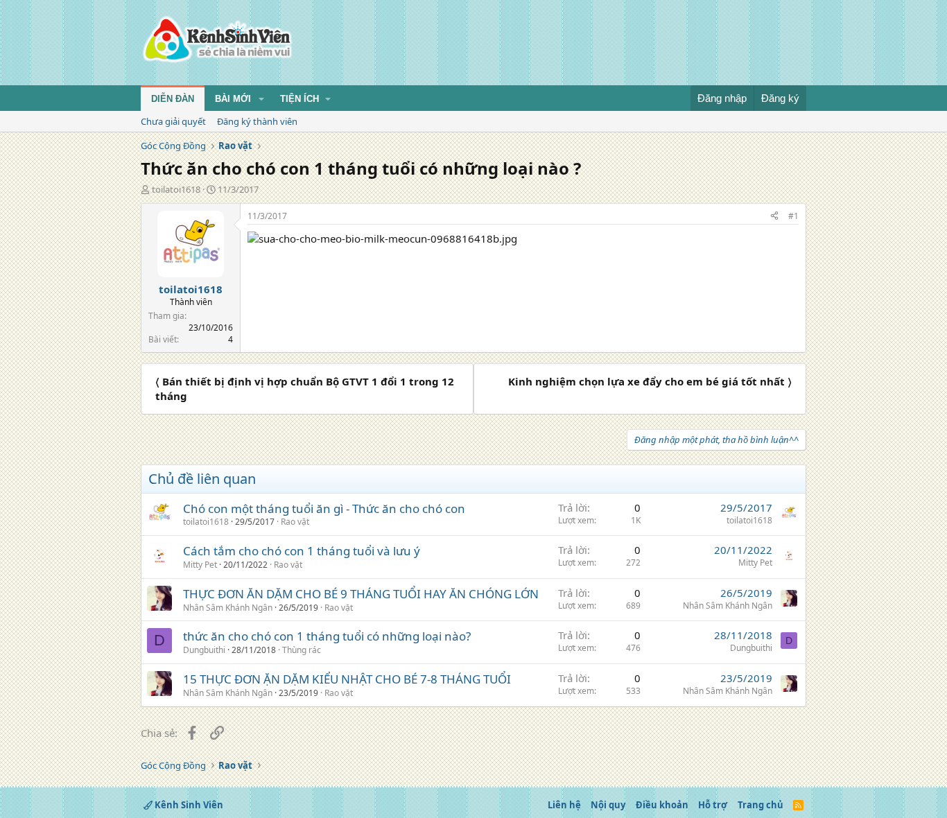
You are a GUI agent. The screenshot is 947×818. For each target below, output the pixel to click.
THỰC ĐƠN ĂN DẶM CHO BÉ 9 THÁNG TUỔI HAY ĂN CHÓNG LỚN (361, 594)
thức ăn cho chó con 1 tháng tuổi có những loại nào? (327, 636)
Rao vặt (295, 522)
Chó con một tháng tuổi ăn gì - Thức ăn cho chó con (324, 508)
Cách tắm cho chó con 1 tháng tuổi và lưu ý (301, 551)
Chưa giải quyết (173, 121)
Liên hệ (564, 805)
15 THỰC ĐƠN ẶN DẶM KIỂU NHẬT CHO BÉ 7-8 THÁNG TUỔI (347, 679)
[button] (261, 99)
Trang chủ (760, 805)
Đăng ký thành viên (257, 121)
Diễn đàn (172, 99)
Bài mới (233, 99)
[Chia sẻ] (774, 217)
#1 (793, 216)
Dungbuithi (204, 650)
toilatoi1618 (176, 189)
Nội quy (608, 805)
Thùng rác (301, 650)
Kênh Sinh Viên (188, 805)
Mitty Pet (200, 565)
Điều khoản (662, 805)
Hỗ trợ (712, 805)
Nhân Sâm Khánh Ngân (227, 608)
